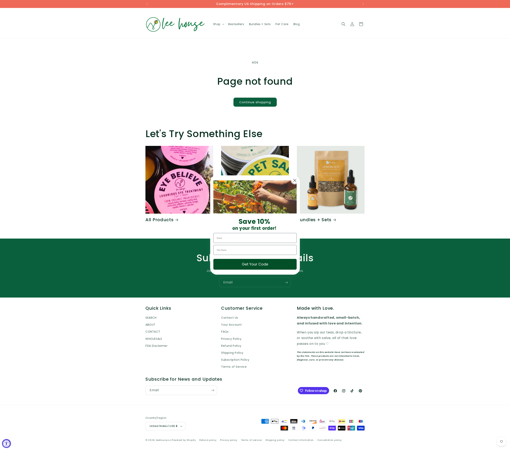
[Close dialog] (294, 180)
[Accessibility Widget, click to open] (6, 443)
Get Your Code (255, 264)
